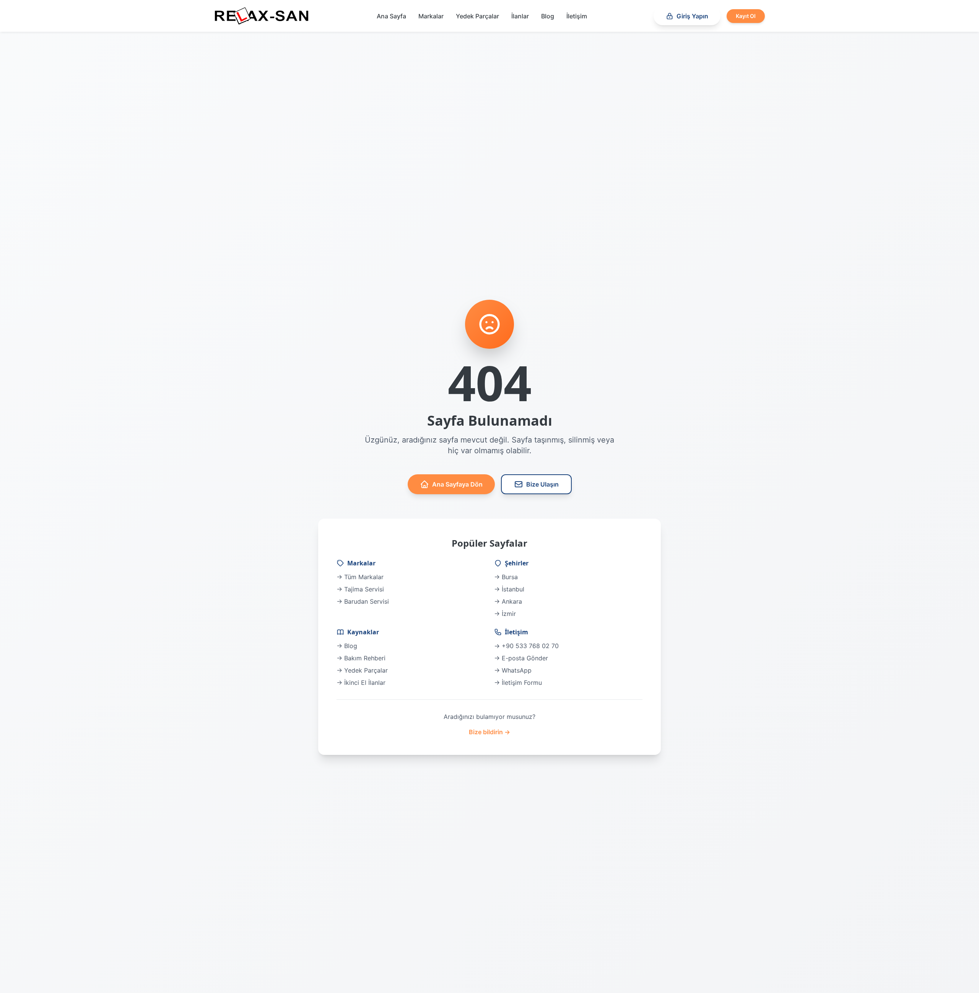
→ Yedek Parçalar (362, 670)
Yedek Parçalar (477, 16)
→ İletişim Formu (518, 682)
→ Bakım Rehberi (361, 658)
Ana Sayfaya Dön (457, 484)
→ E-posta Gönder (521, 658)
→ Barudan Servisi (363, 601)
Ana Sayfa (391, 16)
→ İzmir (505, 613)
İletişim (576, 16)
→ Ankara (508, 601)
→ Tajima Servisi (360, 589)
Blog (547, 16)
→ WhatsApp (513, 670)
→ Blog (347, 646)
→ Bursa (506, 577)
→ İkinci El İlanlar (361, 682)
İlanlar (520, 16)
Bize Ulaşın (542, 484)
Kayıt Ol (746, 16)
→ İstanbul (509, 589)
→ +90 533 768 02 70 (526, 646)
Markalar (431, 16)
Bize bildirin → (489, 732)
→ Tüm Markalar (360, 577)
